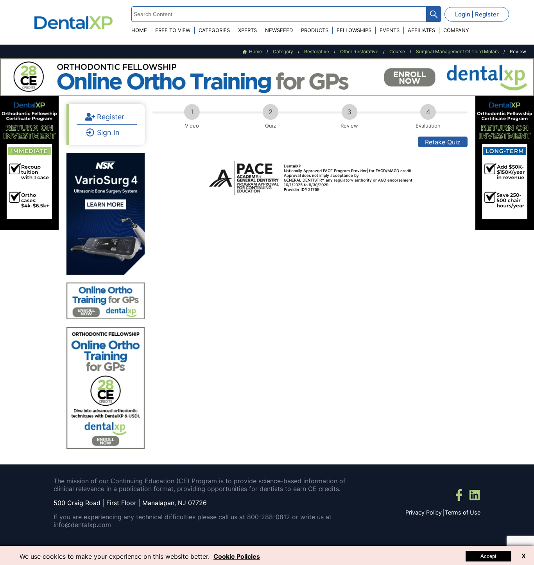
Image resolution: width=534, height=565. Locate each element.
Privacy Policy (423, 512)
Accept (488, 556)
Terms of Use (462, 512)
